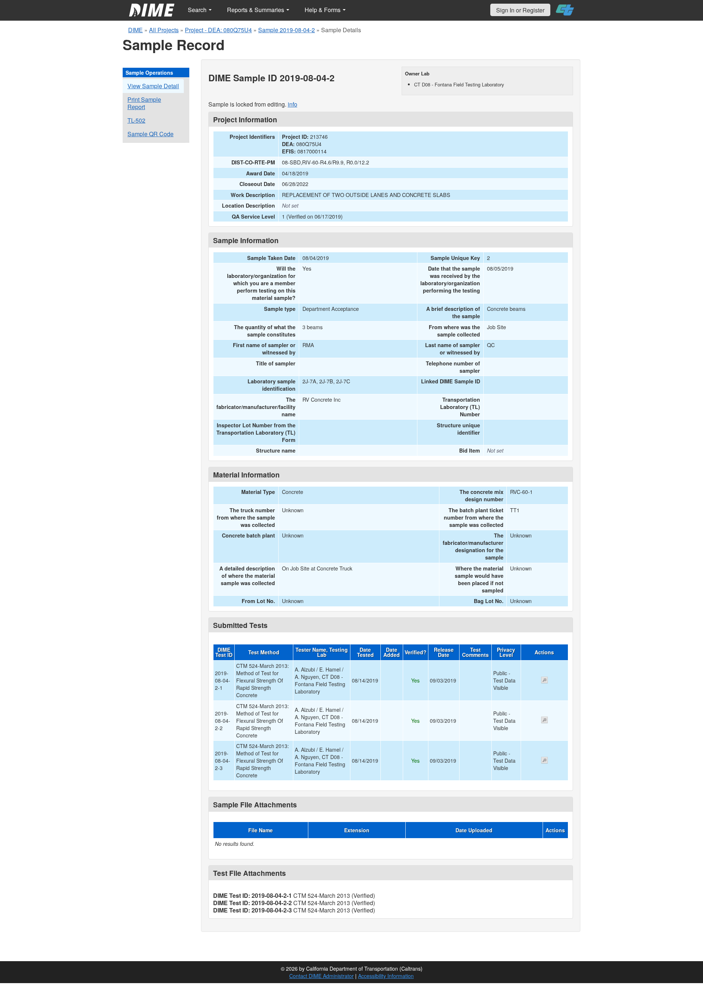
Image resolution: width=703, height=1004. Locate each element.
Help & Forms (323, 9)
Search (198, 9)
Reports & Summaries (256, 9)
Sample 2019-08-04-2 (286, 30)
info (292, 104)
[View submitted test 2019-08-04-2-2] (544, 720)
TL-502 (136, 120)
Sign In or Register (520, 10)
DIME (135, 30)
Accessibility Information (386, 975)
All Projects (164, 30)
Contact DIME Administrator (321, 975)
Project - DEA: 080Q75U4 (218, 30)
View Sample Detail (153, 86)
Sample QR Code (150, 134)
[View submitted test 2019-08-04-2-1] (544, 680)
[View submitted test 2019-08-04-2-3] (544, 761)
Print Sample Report (144, 103)
